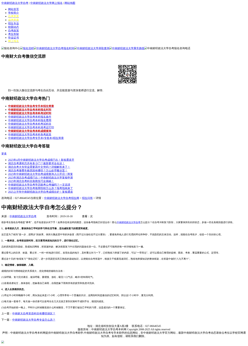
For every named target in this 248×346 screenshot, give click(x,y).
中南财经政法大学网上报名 (46, 3)
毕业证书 (13, 37)
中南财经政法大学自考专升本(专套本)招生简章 (36, 138)
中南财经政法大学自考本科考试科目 (29, 123)
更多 (4, 153)
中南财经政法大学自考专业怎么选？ (33, 319)
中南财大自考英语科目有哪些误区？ (33, 313)
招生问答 (87, 198)
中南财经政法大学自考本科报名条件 (29, 116)
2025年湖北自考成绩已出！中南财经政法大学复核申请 (40, 177)
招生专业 (13, 23)
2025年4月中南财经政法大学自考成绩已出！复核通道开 (41, 159)
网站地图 (69, 3)
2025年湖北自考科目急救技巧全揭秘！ (31, 181)
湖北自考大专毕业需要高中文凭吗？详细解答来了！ (39, 166)
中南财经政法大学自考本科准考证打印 (31, 127)
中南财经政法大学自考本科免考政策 (29, 134)
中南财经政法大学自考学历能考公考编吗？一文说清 (39, 184)
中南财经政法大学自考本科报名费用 (29, 120)
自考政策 (13, 30)
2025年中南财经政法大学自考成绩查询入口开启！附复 (40, 174)
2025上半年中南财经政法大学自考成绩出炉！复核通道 (40, 191)
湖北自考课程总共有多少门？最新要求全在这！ (36, 163)
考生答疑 (13, 34)
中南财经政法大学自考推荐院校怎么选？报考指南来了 (40, 188)
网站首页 (13, 9)
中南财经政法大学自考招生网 (61, 198)
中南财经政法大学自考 (14, 3)
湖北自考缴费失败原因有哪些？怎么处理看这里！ (37, 170)
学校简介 (13, 12)
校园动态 (13, 27)
